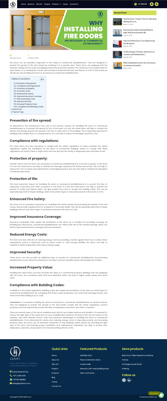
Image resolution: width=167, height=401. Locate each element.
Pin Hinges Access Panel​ (132, 364)
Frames (125, 360)
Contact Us (74, 4)
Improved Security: (24, 101)
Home (23, 4)
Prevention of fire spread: (26, 83)
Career (65, 4)
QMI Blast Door (86, 355)
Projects (47, 4)
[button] (41, 79)
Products (55, 4)
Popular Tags (18, 112)
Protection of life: (23, 91)
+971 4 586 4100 (142, 4)
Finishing (125, 368)
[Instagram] (124, 380)
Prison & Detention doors (90, 360)
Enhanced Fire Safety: (25, 94)
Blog (53, 377)
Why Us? (39, 4)
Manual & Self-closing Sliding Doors (94, 368)
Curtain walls (85, 364)
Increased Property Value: (27, 104)
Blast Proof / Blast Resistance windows (137, 355)
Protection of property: (26, 88)
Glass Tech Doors (87, 373)
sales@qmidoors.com (21, 383)
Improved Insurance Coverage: (29, 96)
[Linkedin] (129, 380)
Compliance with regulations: (28, 86)
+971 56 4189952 (19, 379)
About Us (31, 4)
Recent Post (17, 109)
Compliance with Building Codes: (30, 107)
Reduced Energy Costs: (26, 99)
